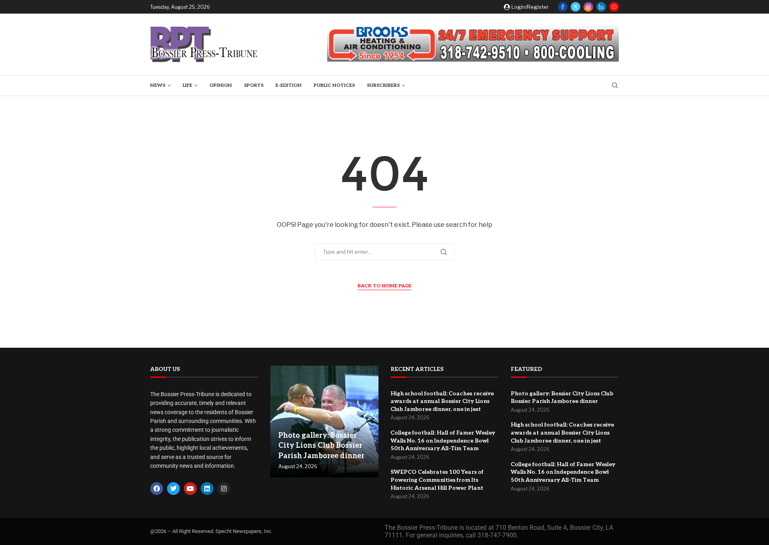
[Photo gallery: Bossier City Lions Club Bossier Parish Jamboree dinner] (324, 422)
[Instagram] (588, 7)
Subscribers (383, 85)
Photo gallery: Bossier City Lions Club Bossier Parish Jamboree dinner (321, 445)
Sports (254, 85)
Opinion (220, 85)
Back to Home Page (384, 286)
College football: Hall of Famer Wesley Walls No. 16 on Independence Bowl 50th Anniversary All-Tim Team (443, 440)
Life (187, 85)
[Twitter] (575, 7)
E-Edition (289, 85)
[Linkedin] (601, 7)
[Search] (615, 85)
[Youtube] (614, 7)
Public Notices (334, 85)
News (157, 85)
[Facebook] (563, 7)
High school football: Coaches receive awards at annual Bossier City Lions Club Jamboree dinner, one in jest (442, 401)
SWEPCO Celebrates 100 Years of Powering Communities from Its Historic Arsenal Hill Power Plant (437, 480)
